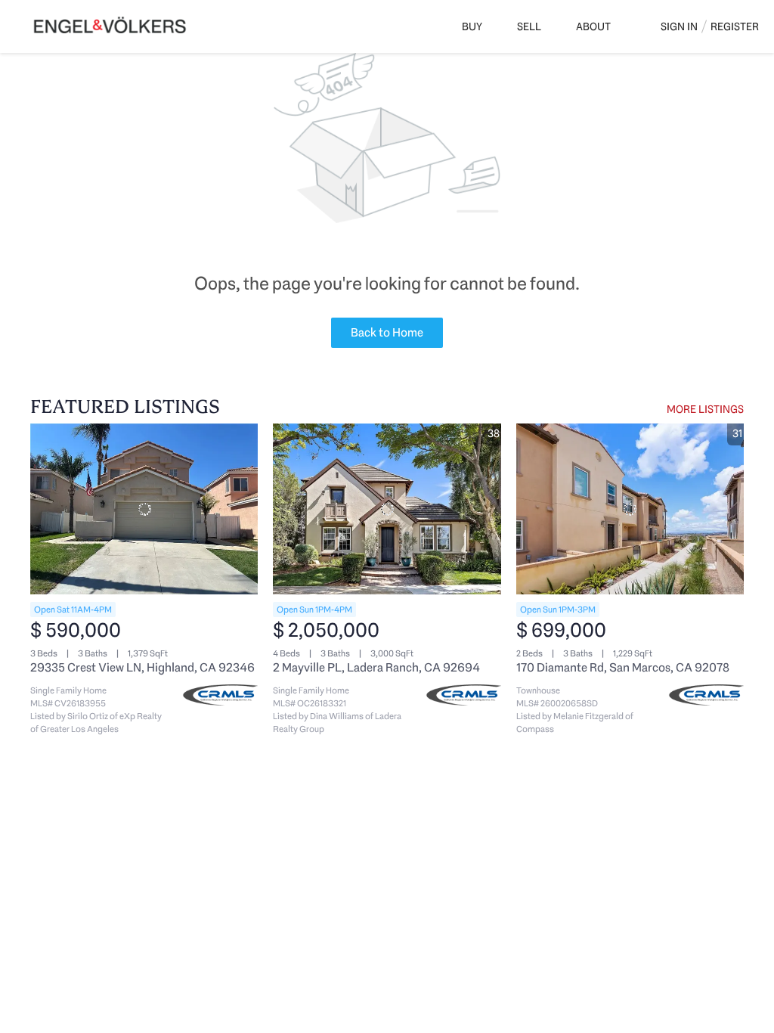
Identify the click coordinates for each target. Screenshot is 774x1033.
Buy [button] (472, 26)
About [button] (593, 26)
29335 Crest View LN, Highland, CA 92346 (142, 667)
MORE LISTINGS (705, 409)
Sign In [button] (679, 26)
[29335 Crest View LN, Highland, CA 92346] (144, 508)
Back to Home (387, 332)
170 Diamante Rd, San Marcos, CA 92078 (622, 667)
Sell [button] (529, 26)
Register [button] (735, 26)
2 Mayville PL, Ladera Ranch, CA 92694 (376, 667)
